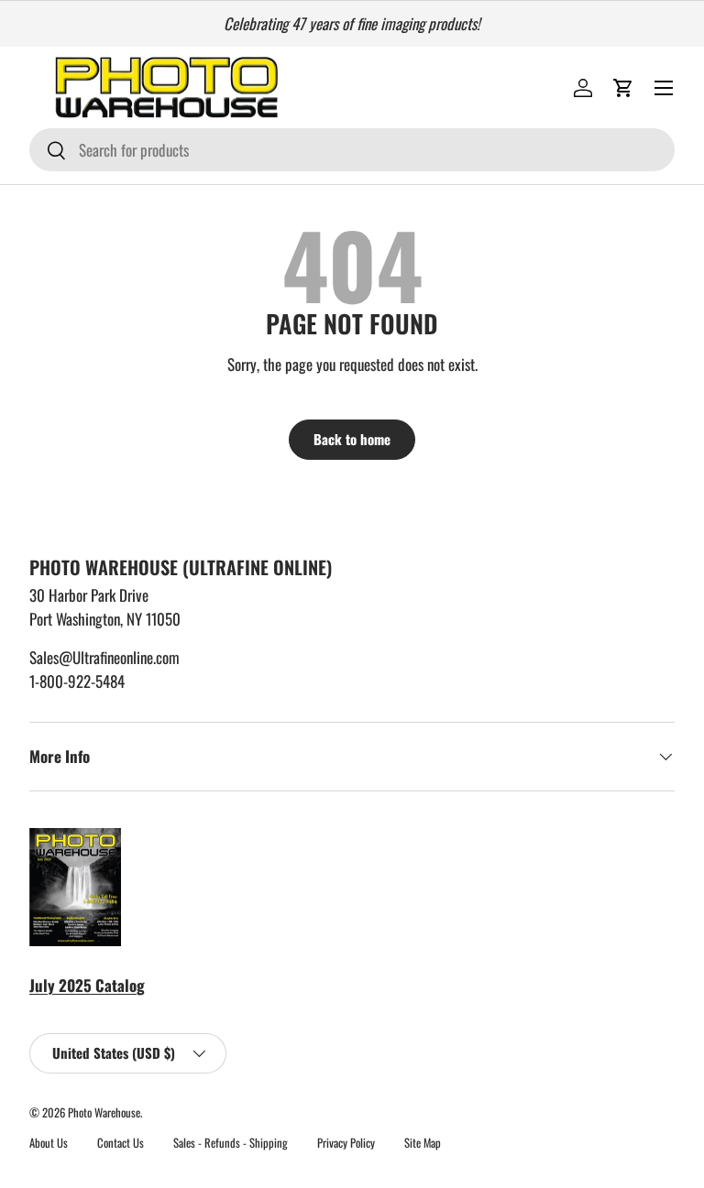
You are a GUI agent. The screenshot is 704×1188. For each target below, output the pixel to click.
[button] (623, 88)
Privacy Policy (346, 1142)
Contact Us (120, 1142)
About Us (48, 1142)
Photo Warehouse (104, 1112)
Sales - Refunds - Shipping (230, 1142)
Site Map (422, 1142)
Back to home (352, 439)
